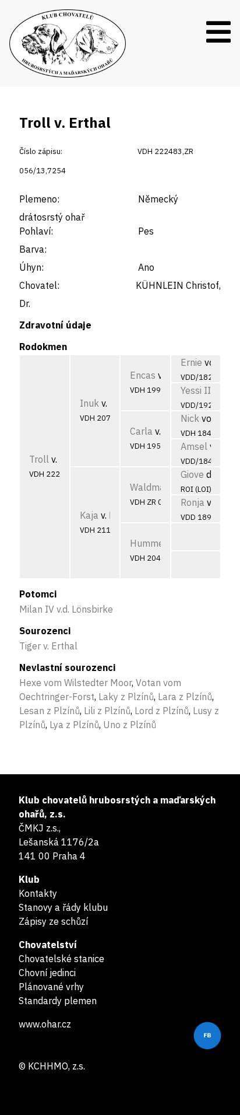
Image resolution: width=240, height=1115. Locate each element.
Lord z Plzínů (162, 710)
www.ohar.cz (45, 1024)
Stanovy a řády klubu (63, 907)
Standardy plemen (58, 1000)
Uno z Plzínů (129, 724)
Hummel (148, 543)
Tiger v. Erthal (48, 646)
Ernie (191, 362)
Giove (192, 474)
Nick (190, 418)
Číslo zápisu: (40, 151)
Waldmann (152, 487)
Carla (141, 431)
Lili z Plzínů (107, 710)
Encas (143, 375)
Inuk (89, 403)
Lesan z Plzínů (49, 710)
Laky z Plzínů (126, 696)
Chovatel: (39, 285)
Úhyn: (31, 267)
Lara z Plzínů (185, 696)
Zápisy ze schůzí (53, 921)
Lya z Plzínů (74, 724)
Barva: (33, 249)
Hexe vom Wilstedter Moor (75, 682)
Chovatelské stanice (61, 958)
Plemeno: (39, 199)
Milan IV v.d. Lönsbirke (66, 609)
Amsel (194, 446)
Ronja (192, 502)
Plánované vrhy (51, 986)
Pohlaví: (36, 231)
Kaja (89, 515)
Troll (39, 459)
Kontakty (38, 893)
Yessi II (196, 390)
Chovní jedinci (47, 972)
